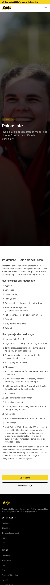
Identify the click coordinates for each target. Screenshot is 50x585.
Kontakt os (6, 580)
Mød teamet (7, 560)
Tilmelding (6, 528)
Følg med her (33, 2)
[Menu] (45, 8)
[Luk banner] (47, 2)
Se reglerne (25, 478)
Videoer (5, 543)
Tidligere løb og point (10, 533)
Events (4, 565)
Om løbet (5, 523)
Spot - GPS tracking (10, 575)
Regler (4, 538)
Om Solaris (6, 555)
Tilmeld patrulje (25, 485)
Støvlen (5, 570)
